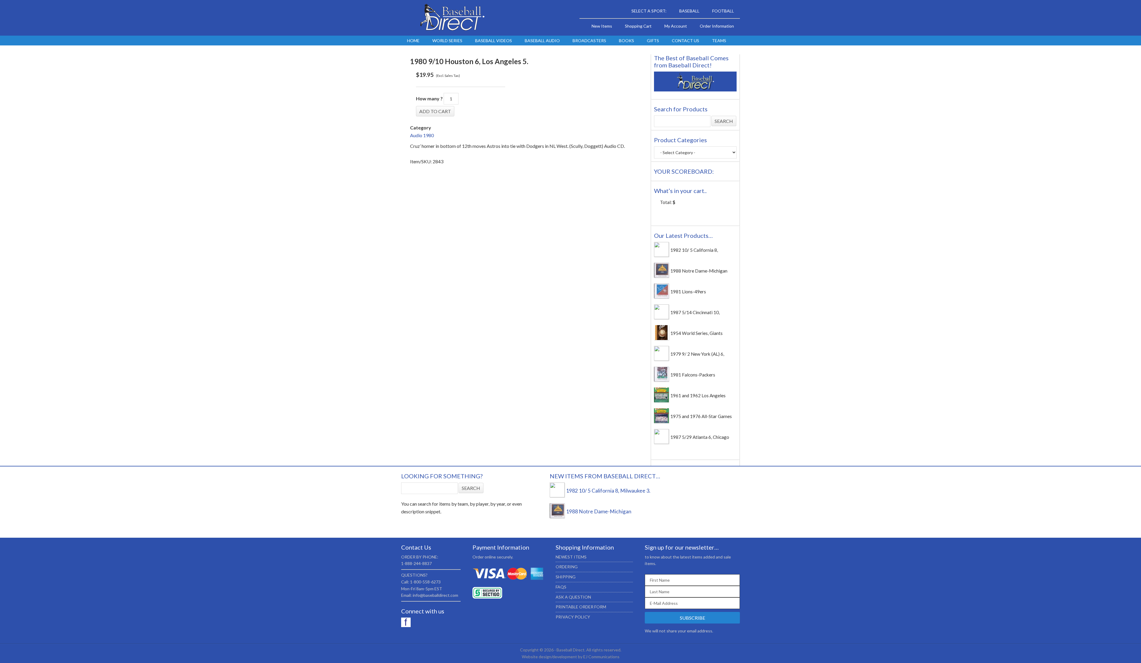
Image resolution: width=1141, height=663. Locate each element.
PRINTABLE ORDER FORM (581, 606)
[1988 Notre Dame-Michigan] (661, 276)
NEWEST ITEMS (571, 556)
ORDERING (567, 566)
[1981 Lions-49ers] (661, 296)
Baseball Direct (451, 18)
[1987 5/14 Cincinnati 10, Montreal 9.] (661, 317)
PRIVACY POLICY (573, 616)
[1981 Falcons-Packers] (661, 379)
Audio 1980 (422, 135)
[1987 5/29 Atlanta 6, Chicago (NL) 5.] (661, 442)
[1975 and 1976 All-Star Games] (661, 421)
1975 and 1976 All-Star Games (701, 416)
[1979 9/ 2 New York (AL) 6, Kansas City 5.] (661, 359)
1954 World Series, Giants (696, 333)
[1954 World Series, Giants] (661, 338)
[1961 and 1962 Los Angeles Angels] (661, 400)
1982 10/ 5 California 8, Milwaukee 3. (608, 491)
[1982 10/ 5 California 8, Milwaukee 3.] (661, 255)
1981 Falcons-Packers (692, 374)
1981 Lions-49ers (688, 291)
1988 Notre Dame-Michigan (698, 270)
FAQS (561, 586)
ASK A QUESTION (573, 596)
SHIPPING (566, 576)
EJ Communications (601, 656)
